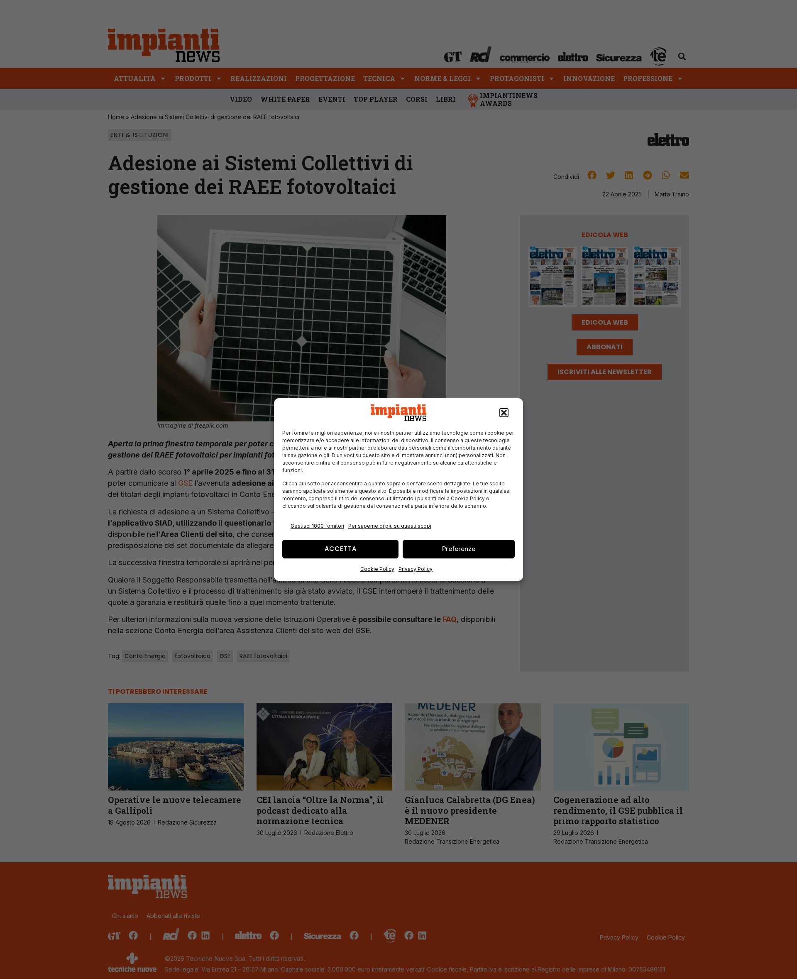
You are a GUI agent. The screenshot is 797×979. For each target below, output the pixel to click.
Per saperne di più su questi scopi (389, 526)
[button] (504, 413)
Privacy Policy (415, 569)
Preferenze (458, 549)
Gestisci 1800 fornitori (317, 526)
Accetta (341, 548)
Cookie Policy (377, 569)
